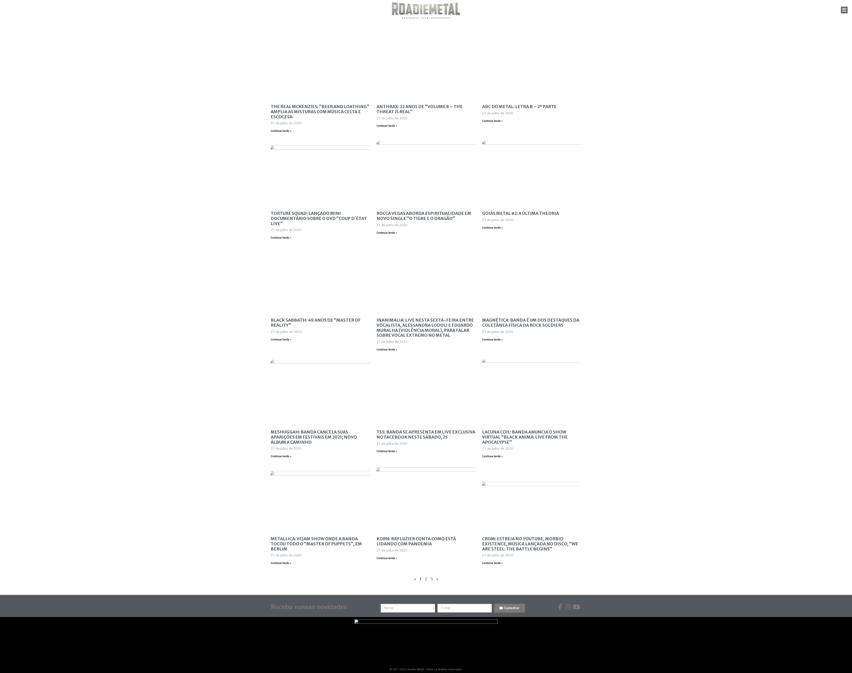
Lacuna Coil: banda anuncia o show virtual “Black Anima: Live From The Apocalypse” (525, 437)
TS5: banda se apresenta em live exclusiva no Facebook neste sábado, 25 (426, 434)
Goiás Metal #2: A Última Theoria (520, 213)
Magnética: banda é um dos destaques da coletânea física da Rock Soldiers (530, 322)
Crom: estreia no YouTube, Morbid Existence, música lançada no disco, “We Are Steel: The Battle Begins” (530, 544)
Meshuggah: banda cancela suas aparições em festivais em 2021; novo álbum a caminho (314, 437)
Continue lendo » (281, 131)
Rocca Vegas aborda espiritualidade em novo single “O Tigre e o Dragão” (424, 216)
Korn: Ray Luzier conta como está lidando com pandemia (416, 541)
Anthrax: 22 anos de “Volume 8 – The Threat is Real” (420, 109)
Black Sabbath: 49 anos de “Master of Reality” (316, 322)
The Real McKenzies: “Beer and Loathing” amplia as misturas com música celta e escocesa (320, 111)
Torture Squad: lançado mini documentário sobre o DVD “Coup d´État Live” (319, 218)
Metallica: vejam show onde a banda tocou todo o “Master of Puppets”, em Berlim (316, 544)
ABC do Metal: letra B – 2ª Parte (519, 106)
